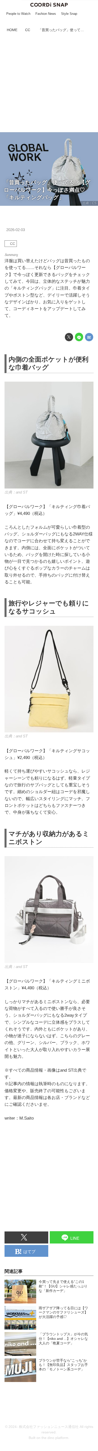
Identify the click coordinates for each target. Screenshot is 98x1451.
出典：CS (89, 203)
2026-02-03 (15, 230)
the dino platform (54, 1438)
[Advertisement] (49, 83)
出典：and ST (16, 492)
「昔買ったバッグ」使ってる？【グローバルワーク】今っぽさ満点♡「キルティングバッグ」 (47, 189)
